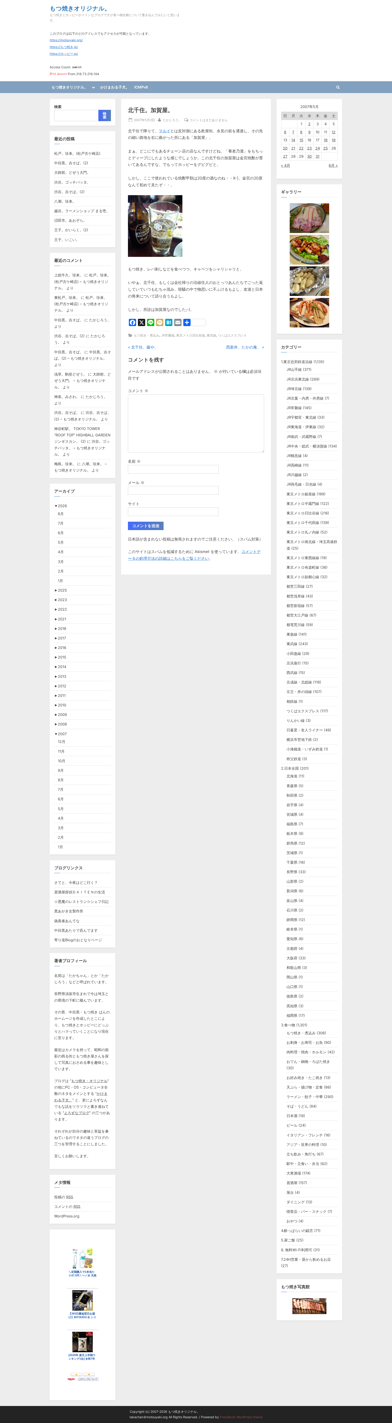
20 (285, 148)
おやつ (292, 1221)
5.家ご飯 (288, 1240)
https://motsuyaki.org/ (66, 40)
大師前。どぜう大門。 (72, 172)
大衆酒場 (294, 1173)
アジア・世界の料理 (303, 1144)
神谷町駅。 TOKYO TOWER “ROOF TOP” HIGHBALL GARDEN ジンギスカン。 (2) (82, 435)
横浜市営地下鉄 (299, 739)
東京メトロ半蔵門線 (303, 503)
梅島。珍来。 (65, 464)
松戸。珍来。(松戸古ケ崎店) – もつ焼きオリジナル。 (82, 281)
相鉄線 (292, 701)
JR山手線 (294, 369)
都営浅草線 (296, 596)
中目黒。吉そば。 (68, 320)
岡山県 (292, 977)
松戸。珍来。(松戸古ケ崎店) (77, 153)
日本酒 (292, 1115)
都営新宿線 (296, 605)
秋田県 (292, 795)
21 (293, 148)
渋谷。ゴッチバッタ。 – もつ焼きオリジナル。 (82, 448)
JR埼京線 (294, 388)
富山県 (292, 900)
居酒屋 (292, 1182)
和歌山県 (294, 967)
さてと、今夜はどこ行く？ (76, 882)
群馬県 (292, 843)
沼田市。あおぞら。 (70, 220)
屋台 (290, 1192)
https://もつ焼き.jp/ (64, 47)
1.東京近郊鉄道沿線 (296, 361)
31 (317, 156)
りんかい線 (296, 720)
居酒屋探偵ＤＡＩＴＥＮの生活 (79, 892)
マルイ (164, 131)
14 (293, 140)
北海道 (292, 776)
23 (309, 148)
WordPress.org (66, 1216)
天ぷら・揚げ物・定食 (305, 1087)
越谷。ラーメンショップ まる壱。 (82, 211)
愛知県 (292, 938)
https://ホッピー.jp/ (64, 54)
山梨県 (292, 881)
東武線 (211, 335)
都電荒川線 (296, 624)
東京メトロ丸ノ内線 (303, 532)
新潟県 (292, 891)
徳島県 (292, 996)
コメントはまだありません (209, 120)
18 (326, 140)
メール (136, 482)
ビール (292, 1125)
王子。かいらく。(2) (71, 230)
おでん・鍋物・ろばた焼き (308, 1061)
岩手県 (292, 805)
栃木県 (292, 833)
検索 (57, 106)
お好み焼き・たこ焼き (305, 1077)
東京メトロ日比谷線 (190, 335)
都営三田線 (296, 586)
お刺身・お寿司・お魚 (305, 1042)
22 (301, 148)
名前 (134, 461)
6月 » (333, 165)
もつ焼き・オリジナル (89, 1081)
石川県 (292, 910)
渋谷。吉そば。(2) (69, 191)
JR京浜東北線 (298, 379)
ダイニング (296, 1202)
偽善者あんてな (67, 921)
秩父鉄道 (294, 759)
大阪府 (292, 958)
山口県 (292, 986)
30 (309, 156)
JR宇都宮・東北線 (301, 417)
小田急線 (294, 653)
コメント (138, 390)
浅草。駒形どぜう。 (70, 374)
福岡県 (292, 1015)
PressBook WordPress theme (241, 1417)
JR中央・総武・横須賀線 (307, 446)
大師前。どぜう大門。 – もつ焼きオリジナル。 (82, 380)
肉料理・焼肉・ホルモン (306, 1052)
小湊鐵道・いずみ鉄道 (305, 749)
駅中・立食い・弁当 (303, 1163)
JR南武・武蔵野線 (301, 436)
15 (301, 140)
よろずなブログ (76, 1113)
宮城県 (292, 814)
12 (334, 132)
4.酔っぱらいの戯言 (297, 1230)
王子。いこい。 (67, 239)
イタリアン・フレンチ (305, 1135)
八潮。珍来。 (65, 201)
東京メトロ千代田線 (303, 522)
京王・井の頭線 (299, 691)
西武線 (292, 672)
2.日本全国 (290, 768)
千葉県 (292, 862)
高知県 (292, 1006)
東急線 (292, 634)
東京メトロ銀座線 (301, 494)
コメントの (67, 1206)
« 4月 (285, 165)
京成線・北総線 (299, 682)
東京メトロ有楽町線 (303, 567)
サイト (134, 503)
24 (317, 148)
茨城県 (292, 852)
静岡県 (292, 919)
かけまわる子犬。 (114, 87)
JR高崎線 (294, 465)
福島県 (292, 824)
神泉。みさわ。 (67, 396)
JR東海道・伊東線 (301, 427)
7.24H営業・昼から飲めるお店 (306, 1259)
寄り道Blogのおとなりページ (78, 940)
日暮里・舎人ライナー (305, 730)
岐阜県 (292, 929)
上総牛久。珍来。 (68, 275)
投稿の (63, 1197)
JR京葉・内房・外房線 (305, 398)
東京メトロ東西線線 (303, 557)
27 (285, 156)
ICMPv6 (141, 87)
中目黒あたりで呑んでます (76, 930)
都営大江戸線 (297, 615)
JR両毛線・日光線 (301, 484)
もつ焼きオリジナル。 (80, 8)
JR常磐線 (167, 335)
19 (334, 140)
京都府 (292, 948)
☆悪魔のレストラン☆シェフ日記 (81, 901)
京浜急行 (294, 663)
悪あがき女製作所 (68, 911)
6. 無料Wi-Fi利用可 (296, 1250)
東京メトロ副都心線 (303, 577)
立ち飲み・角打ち (301, 1154)
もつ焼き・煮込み (146, 335)
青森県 (292, 786)
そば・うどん (297, 1106)
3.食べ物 (288, 1025)
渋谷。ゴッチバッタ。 (72, 182)
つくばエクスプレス (232, 335)
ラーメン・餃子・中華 (305, 1096)
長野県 (292, 872)
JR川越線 (294, 474)
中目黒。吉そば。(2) (71, 163)
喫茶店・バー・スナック (306, 1211)
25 (325, 148)
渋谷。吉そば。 (67, 412)
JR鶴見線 (294, 455)
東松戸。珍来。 (67, 297)
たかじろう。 (172, 120)
